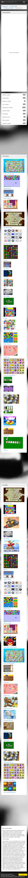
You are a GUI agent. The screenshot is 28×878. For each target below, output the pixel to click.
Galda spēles (13, 98)
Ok (22, 874)
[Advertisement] (14, 29)
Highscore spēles (13, 101)
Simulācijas (13, 114)
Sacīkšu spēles (13, 110)
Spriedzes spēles (13, 123)
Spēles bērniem (13, 117)
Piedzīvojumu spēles (13, 107)
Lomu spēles (13, 104)
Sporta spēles (13, 120)
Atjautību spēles (13, 95)
